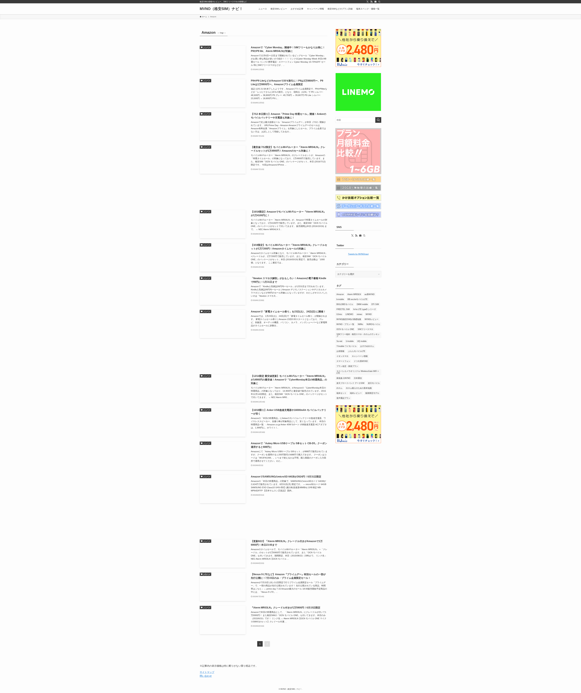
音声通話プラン (343, 398)
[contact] (375, 1)
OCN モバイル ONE (345, 329)
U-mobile (350, 341)
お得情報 (340, 351)
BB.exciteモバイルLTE (358, 299)
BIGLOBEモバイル (344, 304)
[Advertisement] (263, 192)
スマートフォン (343, 361)
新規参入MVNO (343, 378)
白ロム (339, 388)
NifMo (360, 324)
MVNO (369, 314)
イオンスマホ (342, 356)
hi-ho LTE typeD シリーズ (364, 309)
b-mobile (340, 299)
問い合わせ (206, 676)
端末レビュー (356, 393)
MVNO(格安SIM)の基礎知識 (348, 319)
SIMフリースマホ (365, 329)
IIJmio (339, 314)
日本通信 (358, 378)
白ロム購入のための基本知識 (359, 388)
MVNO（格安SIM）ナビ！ (221, 9)
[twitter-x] (367, 1)
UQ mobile (361, 341)
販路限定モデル (372, 393)
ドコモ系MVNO (361, 361)
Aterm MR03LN (354, 294)
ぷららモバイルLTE (356, 351)
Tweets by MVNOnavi (358, 254)
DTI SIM (375, 304)
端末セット (341, 393)
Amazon (340, 294)
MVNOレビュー (371, 319)
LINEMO (349, 314)
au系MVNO (369, 294)
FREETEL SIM (343, 309)
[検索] (379, 1)
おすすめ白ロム (367, 346)
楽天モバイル (374, 383)
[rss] (371, 1)
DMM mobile (362, 304)
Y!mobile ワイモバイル (346, 346)
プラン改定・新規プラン (347, 366)
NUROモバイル (373, 324)
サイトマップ (207, 672)
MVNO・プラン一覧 (345, 324)
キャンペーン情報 (360, 356)
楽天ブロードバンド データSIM (350, 383)
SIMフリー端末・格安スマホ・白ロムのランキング (357, 335)
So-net (339, 341)
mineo (359, 314)
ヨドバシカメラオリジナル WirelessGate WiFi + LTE (357, 372)
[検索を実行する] (378, 120)
